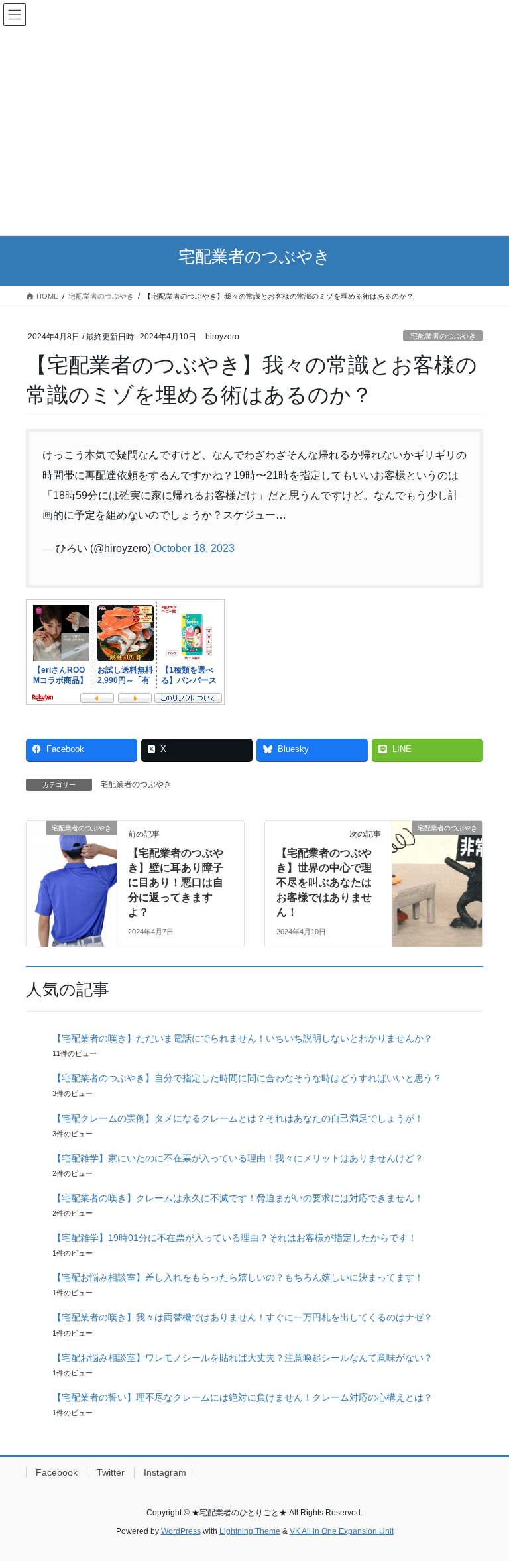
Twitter (111, 1472)
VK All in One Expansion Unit (342, 1531)
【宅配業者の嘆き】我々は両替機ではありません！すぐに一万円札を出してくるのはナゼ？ (242, 1317)
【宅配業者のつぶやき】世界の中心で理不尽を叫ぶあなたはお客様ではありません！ (324, 882)
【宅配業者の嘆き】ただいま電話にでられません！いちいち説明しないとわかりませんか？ (242, 1038)
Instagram (165, 1472)
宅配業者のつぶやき (443, 336)
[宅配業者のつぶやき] (72, 869)
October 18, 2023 (194, 548)
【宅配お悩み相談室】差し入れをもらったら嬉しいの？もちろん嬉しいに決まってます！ (238, 1277)
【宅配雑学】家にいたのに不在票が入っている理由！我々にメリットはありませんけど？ (238, 1158)
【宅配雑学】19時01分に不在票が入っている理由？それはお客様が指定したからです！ (234, 1237)
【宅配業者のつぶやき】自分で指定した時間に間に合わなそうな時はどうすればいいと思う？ (247, 1078)
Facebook (57, 1472)
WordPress (181, 1531)
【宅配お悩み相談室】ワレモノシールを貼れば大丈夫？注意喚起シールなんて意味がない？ (242, 1357)
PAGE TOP (485, 1502)
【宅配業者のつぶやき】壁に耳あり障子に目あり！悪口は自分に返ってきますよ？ (175, 882)
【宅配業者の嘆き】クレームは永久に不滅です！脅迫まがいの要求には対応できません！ (238, 1198)
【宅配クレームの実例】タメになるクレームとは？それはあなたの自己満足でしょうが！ (238, 1118)
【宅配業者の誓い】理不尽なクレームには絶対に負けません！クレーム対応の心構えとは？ (242, 1397)
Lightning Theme (249, 1531)
